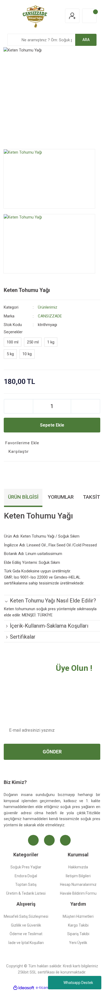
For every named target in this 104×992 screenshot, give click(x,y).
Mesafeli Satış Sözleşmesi (26, 916)
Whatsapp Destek (78, 982)
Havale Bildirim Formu (78, 893)
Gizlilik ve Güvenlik (26, 925)
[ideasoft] (23, 988)
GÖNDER (52, 751)
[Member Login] (72, 16)
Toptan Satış (26, 884)
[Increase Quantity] (85, 406)
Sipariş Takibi (78, 934)
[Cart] (89, 16)
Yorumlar (61, 497)
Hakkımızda (78, 867)
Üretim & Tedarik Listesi (26, 893)
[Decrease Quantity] (18, 406)
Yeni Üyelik (78, 943)
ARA (86, 40)
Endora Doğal (26, 876)
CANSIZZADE (50, 316)
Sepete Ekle (52, 425)
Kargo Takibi (78, 925)
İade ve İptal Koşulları (26, 943)
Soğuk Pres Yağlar (25, 867)
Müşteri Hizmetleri (78, 916)
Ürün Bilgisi (23, 497)
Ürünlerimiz (47, 307)
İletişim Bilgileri (78, 876)
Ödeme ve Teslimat (26, 934)
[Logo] (35, 15)
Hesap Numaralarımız (78, 884)
